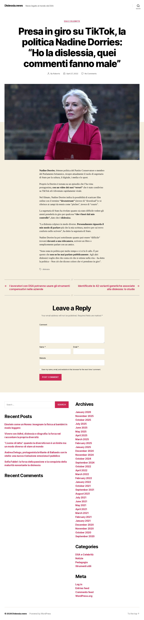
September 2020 (84, 536)
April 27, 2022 (72, 73)
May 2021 (80, 505)
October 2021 (83, 486)
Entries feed (82, 588)
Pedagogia (81, 562)
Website (42, 358)
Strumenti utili (83, 566)
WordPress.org (83, 596)
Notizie (79, 558)
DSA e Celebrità (72, 21)
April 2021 (81, 509)
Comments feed (84, 592)
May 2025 (81, 431)
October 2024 (83, 458)
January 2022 (83, 482)
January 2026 (83, 412)
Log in (78, 584)
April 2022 (81, 470)
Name (42, 347)
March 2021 (82, 513)
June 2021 (81, 501)
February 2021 (83, 517)
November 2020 (84, 528)
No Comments (90, 73)
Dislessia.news (13, 5)
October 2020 (83, 532)
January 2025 (83, 447)
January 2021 (83, 520)
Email (76, 347)
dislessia (46, 269)
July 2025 (81, 423)
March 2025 (82, 439)
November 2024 (84, 454)
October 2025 (83, 419)
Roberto (56, 73)
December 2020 (84, 524)
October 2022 (83, 466)
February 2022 (83, 478)
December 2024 (84, 451)
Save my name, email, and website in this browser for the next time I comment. (71, 370)
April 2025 (81, 435)
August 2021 (82, 493)
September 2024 (84, 462)
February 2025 (83, 443)
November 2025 (84, 416)
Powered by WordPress (40, 613)
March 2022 (82, 474)
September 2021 (84, 489)
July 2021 (80, 497)
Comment (43, 325)
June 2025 (81, 427)
